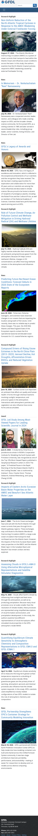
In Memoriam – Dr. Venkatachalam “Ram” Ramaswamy (18, 85)
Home (3, 835)
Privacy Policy (16, 835)
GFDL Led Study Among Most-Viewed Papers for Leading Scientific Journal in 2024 (16, 422)
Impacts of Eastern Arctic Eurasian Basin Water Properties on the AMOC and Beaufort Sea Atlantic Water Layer (18, 491)
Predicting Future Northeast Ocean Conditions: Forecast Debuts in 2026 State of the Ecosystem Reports (18, 283)
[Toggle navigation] (4, 10)
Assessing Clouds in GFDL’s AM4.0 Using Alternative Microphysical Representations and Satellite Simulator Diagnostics (18, 568)
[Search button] (35, 5)
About (8, 835)
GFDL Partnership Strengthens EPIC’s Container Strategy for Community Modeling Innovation (17, 714)
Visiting (24, 835)
